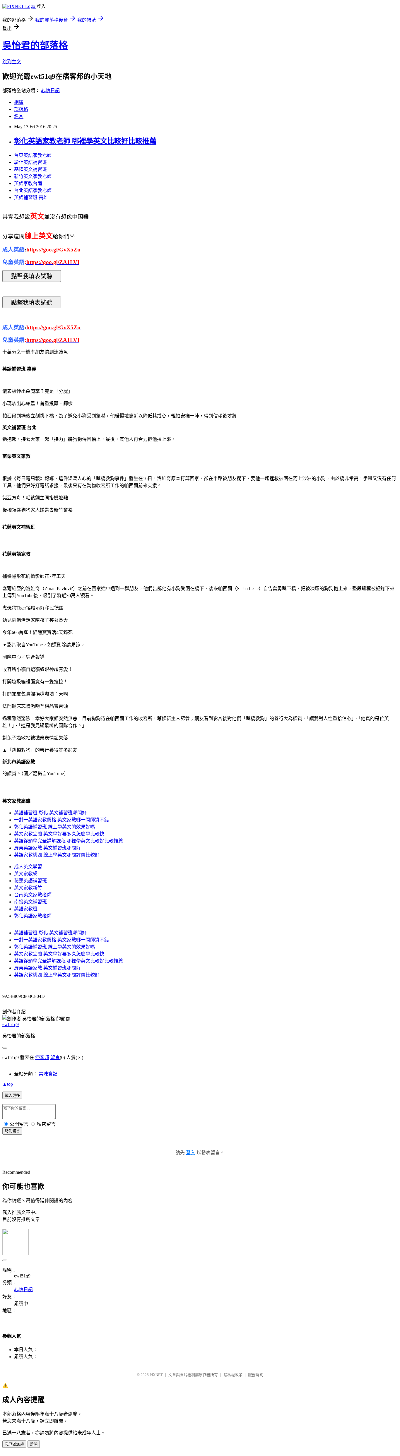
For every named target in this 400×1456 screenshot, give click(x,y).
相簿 (18, 102)
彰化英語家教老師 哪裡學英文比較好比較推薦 (85, 141)
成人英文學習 (28, 866)
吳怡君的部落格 (35, 45)
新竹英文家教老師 (33, 176)
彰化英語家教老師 (33, 915)
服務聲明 (255, 1375)
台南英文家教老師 (33, 894)
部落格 (21, 109)
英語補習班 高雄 (31, 197)
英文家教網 (25, 873)
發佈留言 (12, 1131)
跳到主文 (11, 61)
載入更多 (12, 1095)
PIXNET (156, 1375)
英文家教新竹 (28, 887)
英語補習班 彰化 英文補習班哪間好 (50, 812)
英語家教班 (25, 908)
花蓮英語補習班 (30, 880)
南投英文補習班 (30, 901)
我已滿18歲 (14, 1444)
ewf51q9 (10, 1024)
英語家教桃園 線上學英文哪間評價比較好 (57, 854)
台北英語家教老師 (33, 190)
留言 (55, 1057)
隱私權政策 (232, 1375)
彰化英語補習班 (30, 162)
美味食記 (48, 1073)
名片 (18, 116)
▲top (7, 1084)
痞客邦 (42, 1057)
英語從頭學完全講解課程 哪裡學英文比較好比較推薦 (68, 840)
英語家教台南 (28, 183)
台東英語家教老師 (33, 155)
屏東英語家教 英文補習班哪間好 (47, 847)
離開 (33, 1444)
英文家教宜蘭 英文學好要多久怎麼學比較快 (59, 833)
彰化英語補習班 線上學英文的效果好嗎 (54, 826)
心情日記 (50, 90)
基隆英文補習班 (30, 169)
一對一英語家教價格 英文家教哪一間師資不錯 (61, 819)
